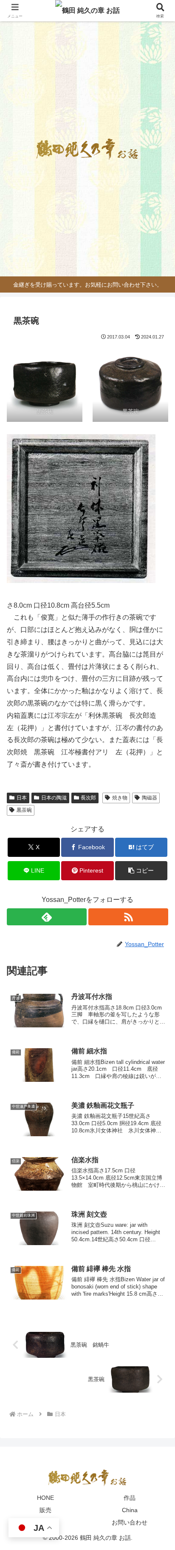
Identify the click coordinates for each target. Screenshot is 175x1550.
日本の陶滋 (54, 798)
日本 (22, 798)
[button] (141, 870)
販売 (45, 1510)
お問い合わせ (129, 1522)
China (130, 1510)
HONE (45, 1497)
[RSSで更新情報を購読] (128, 916)
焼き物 (119, 798)
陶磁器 (149, 798)
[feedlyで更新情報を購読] (47, 916)
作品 (129, 1497)
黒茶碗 (24, 810)
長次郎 (88, 798)
